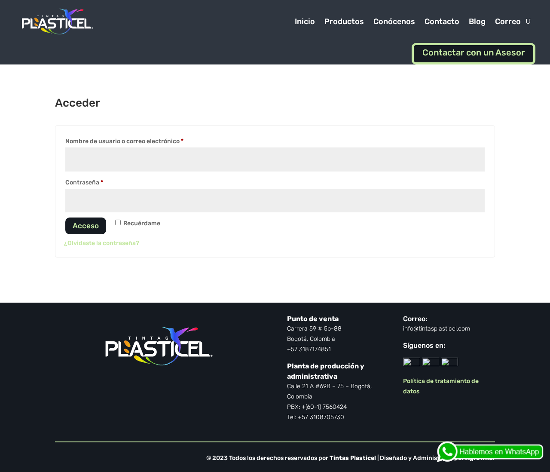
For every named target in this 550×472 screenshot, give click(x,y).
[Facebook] (430, 364)
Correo (508, 21)
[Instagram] (449, 364)
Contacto (442, 21)
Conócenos (394, 21)
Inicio (305, 21)
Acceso (86, 225)
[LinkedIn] (411, 364)
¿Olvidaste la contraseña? (101, 243)
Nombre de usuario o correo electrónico (140, 140)
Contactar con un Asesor (473, 52)
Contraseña (100, 181)
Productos (344, 21)
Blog (477, 21)
